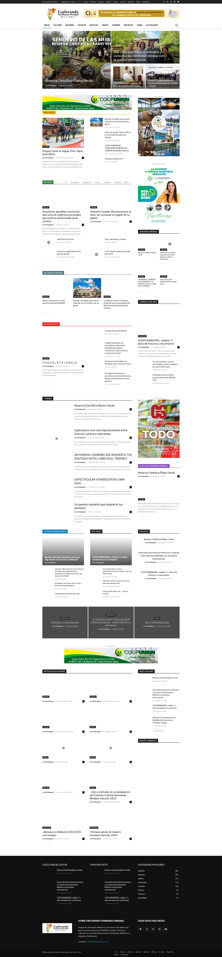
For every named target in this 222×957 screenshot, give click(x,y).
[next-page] (48, 172)
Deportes (107, 182)
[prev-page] (44, 172)
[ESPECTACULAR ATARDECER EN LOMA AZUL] (170, 270)
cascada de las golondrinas (116, 331)
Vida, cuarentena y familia (115, 239)
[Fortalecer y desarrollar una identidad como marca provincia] (96, 364)
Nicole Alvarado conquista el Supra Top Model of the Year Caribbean (62, 558)
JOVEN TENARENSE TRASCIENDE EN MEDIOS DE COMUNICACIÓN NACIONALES (117, 148)
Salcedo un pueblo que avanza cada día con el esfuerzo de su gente (117, 121)
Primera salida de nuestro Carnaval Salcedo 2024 (105, 833)
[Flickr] (153, 929)
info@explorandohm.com (97, 941)
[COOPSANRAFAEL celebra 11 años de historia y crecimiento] (128, 76)
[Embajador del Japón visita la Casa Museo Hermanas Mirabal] (47, 586)
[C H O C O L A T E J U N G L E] (63, 345)
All (66, 182)
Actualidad (119, 48)
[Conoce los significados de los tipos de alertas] (48, 254)
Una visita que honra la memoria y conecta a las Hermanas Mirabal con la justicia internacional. (158, 555)
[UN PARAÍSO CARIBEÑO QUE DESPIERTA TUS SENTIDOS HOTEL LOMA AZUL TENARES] (148, 270)
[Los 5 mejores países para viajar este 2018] (96, 254)
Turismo (48, 76)
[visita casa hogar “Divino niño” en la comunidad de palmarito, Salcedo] (96, 135)
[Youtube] (178, 1)
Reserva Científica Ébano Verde (94, 405)
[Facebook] (163, 1)
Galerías (46, 147)
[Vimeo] (174, 1)
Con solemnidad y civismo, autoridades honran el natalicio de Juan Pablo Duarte (164, 364)
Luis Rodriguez (48, 158)
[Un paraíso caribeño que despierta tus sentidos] (56, 513)
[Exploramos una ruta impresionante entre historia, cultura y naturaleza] (170, 244)
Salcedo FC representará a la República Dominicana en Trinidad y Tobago (164, 720)
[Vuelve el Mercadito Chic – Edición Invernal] (95, 594)
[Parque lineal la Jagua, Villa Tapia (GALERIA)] (63, 133)
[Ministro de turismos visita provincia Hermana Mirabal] (56, 288)
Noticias (46, 207)
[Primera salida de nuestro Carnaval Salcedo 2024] (111, 818)
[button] (176, 25)
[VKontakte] (165, 929)
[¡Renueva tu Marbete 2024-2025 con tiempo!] (63, 818)
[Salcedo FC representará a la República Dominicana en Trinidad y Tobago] (163, 76)
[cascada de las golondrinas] (96, 334)
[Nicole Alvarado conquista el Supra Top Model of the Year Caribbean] (63, 551)
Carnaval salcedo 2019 (114, 159)
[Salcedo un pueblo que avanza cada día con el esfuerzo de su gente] (96, 122)
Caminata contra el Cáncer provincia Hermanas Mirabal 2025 (163, 377)
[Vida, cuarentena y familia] (96, 242)
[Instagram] (167, 1)
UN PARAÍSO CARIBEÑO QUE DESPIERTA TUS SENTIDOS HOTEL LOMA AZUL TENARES (147, 282)
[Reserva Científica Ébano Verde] (76, 60)
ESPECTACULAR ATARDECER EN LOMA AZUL (168, 281)
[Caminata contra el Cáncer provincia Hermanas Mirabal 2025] (144, 378)
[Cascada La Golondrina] (65, 622)
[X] (171, 1)
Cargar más (158, 731)
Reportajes (65, 618)
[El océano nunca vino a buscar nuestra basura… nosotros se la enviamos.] (111, 622)
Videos (157, 618)
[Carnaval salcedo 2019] (96, 162)
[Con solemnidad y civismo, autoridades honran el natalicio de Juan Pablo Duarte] (144, 364)
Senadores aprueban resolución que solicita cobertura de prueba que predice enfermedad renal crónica (61, 216)
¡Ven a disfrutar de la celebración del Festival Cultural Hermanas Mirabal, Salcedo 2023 (110, 795)
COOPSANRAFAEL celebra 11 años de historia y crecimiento (156, 342)
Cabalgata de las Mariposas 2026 (67, 594)
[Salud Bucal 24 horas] (48, 242)
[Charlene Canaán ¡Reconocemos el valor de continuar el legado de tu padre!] (111, 198)
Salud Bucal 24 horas (65, 239)
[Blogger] (140, 929)
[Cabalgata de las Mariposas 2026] (47, 596)
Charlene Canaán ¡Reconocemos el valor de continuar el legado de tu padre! (110, 215)
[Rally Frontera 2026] (157, 622)
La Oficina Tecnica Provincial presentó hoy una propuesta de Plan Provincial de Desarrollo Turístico (117, 304)
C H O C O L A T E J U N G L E (59, 362)
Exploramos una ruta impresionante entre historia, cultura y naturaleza (167, 256)
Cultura (97, 182)
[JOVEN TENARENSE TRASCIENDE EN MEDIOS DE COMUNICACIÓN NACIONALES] (96, 148)
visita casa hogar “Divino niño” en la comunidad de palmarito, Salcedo (118, 134)
